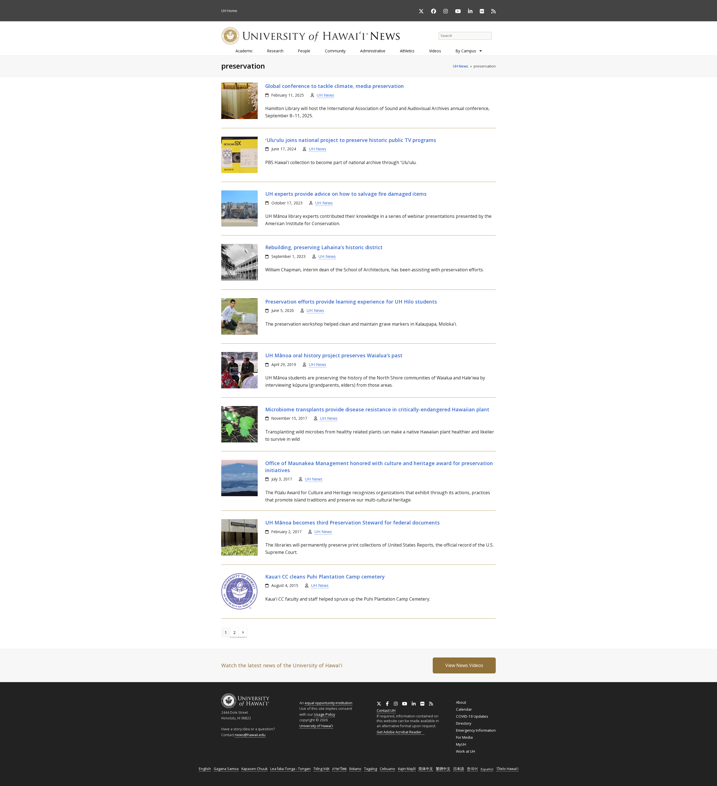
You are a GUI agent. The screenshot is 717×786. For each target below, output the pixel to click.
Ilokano (355, 768)
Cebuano (387, 768)
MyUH (461, 744)
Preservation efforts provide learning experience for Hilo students (351, 301)
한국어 (472, 768)
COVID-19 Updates (472, 716)
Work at (465, 751)
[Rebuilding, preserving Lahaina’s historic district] (239, 279)
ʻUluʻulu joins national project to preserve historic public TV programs (350, 140)
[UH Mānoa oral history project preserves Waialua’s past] (239, 386)
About (461, 702)
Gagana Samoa (226, 768)
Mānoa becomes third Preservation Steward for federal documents (352, 522)
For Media (464, 737)
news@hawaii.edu (250, 735)
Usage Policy (324, 714)
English (205, 768)
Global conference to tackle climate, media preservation (334, 86)
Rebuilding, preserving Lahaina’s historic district (324, 247)
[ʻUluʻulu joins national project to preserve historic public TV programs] (239, 171)
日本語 (458, 768)
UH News (325, 95)
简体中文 (425, 768)
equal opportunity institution (328, 702)
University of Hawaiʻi (316, 725)
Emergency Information (476, 730)
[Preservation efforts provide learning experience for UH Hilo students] (239, 333)
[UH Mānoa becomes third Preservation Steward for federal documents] (239, 554)
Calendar (464, 709)
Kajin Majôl (407, 768)
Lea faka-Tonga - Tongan (290, 768)
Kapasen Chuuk (254, 768)
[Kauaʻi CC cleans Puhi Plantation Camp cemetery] (239, 608)
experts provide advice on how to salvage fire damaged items (346, 193)
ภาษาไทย (339, 768)
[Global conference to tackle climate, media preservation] (239, 117)
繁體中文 (443, 768)
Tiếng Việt (321, 768)
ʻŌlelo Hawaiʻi (507, 768)
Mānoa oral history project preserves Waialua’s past (333, 355)
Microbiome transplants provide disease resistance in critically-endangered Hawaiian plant (377, 409)
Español (487, 769)
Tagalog (370, 768)
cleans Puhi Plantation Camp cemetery (325, 576)
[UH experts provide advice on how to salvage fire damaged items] (239, 225)
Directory (463, 723)
